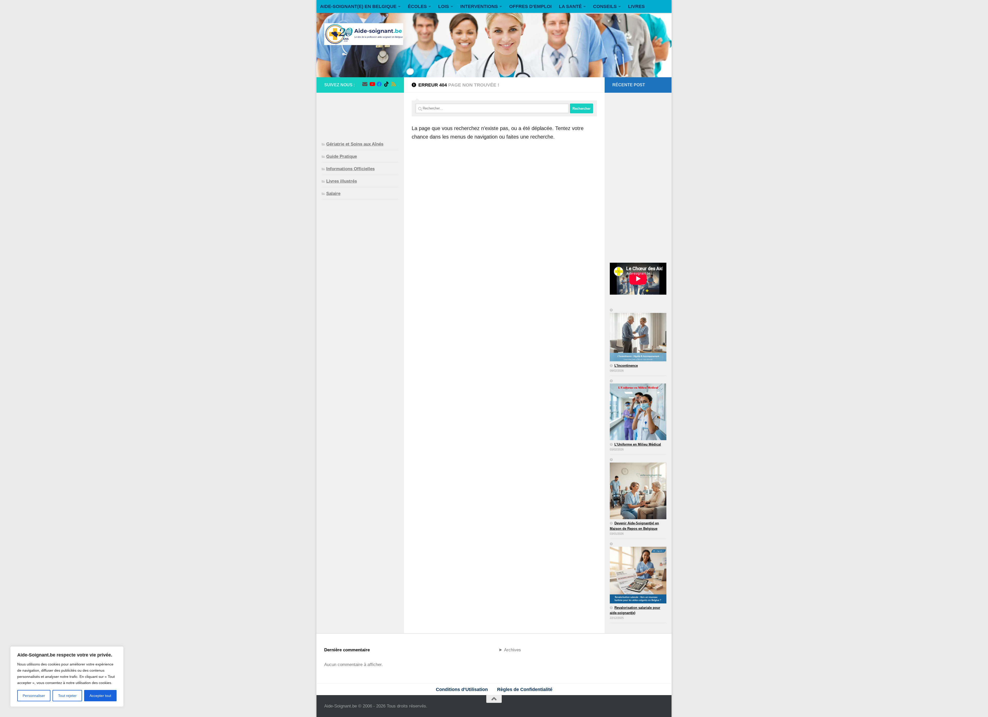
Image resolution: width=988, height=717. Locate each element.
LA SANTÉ (570, 6)
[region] (66, 676)
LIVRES (636, 6)
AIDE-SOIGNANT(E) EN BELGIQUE (358, 6)
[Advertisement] (360, 113)
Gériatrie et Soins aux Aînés (354, 144)
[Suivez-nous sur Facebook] (379, 84)
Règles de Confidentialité (524, 689)
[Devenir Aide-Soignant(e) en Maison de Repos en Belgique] (638, 489)
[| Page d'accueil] (363, 34)
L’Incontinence (626, 366)
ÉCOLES (417, 6)
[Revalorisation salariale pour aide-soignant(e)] (638, 573)
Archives (512, 649)
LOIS (443, 6)
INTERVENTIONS (479, 6)
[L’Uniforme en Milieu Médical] (638, 410)
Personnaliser (34, 696)
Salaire (333, 193)
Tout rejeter (67, 696)
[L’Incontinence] (638, 335)
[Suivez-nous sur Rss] (393, 84)
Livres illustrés (341, 181)
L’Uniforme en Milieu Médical (637, 444)
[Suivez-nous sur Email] (364, 84)
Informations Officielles (350, 168)
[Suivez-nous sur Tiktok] (386, 84)
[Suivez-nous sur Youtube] (372, 84)
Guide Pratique (341, 156)
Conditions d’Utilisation (462, 689)
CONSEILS (605, 6)
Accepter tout (100, 696)
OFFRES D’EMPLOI (530, 6)
